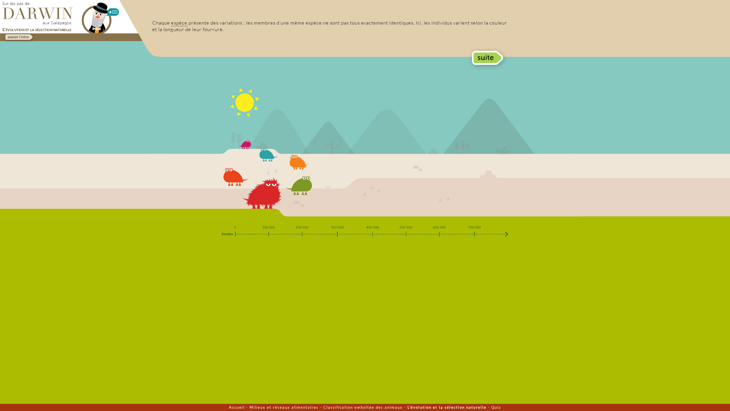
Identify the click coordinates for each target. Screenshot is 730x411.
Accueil (237, 407)
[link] (18, 37)
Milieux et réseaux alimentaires (284, 407)
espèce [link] (179, 23)
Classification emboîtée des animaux (363, 407)
